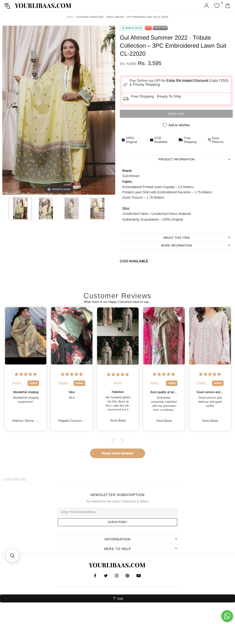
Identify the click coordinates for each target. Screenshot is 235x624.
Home (70, 17)
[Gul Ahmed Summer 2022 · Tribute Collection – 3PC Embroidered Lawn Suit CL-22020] (20, 208)
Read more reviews (117, 453)
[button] (114, 441)
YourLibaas (43, 5)
